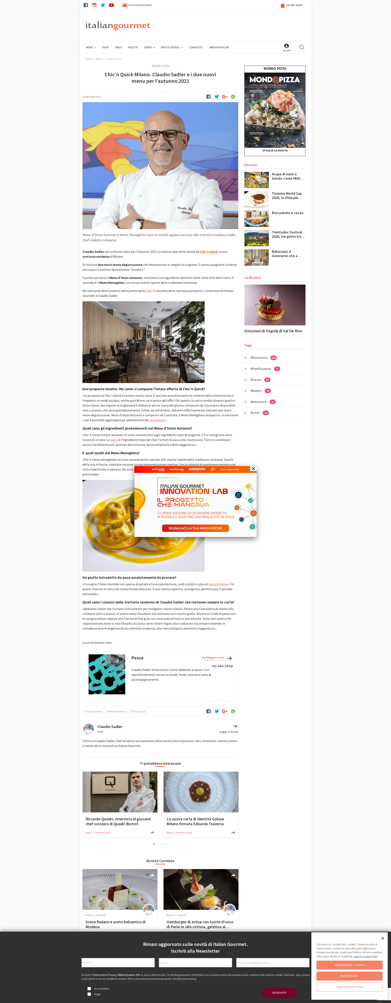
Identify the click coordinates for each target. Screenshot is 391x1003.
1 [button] (154, 844)
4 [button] (167, 844)
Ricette (89, 915)
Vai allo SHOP (294, 5)
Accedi (286, 50)
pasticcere (263, 402)
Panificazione (265, 369)
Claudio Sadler (94, 711)
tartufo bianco (219, 584)
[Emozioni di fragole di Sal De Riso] (274, 305)
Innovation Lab (219, 47)
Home (89, 58)
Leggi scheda (229, 731)
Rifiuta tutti (349, 976)
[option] (119, 805)
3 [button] (162, 844)
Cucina (260, 380)
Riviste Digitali (170, 47)
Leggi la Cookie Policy (365, 956)
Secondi (182, 915)
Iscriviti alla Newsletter (140, 5)
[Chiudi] (382, 938)
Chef (100, 731)
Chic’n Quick (139, 711)
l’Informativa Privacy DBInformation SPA (116, 975)
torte (259, 413)
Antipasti (101, 915)
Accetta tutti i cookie (349, 965)
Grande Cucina (113, 58)
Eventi (148, 47)
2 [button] (158, 844)
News (90, 47)
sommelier (157, 420)
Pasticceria (264, 358)
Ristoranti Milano (117, 711)
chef (149, 291)
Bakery (260, 391)
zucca (114, 440)
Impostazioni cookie (349, 987)
